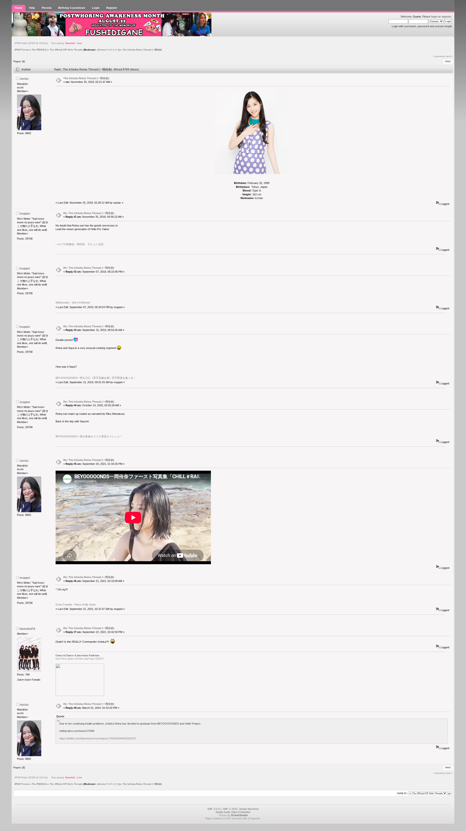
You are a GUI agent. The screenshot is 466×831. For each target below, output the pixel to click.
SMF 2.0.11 (214, 808)
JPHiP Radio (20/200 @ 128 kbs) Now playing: (48, 43)
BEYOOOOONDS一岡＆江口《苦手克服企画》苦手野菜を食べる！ (96, 377)
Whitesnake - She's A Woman (73, 302)
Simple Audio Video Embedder (233, 812)
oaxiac (24, 78)
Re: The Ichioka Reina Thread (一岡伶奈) (88, 213)
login (434, 16)
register (446, 16)
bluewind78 (27, 629)
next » (449, 56)
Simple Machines (249, 808)
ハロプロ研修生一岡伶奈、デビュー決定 (80, 244)
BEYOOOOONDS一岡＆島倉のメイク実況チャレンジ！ (89, 436)
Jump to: (402, 793)
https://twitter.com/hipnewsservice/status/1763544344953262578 (97, 738)
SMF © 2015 (230, 808)
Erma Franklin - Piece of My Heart (76, 604)
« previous (439, 56)
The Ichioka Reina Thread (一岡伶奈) (86, 78)
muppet (25, 213)
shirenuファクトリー (108, 49)
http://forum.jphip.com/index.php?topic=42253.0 (80, 659)
